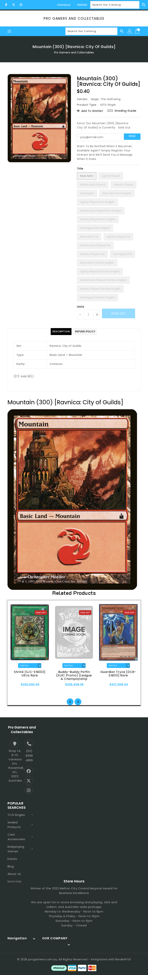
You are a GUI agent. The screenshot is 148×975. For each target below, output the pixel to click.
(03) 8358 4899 (29, 755)
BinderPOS (123, 959)
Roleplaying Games (16, 849)
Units (80, 306)
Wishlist (82, 5)
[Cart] (137, 31)
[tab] (61, 331)
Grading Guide (125, 111)
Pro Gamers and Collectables (74, 18)
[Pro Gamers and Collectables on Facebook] (6, 5)
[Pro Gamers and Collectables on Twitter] (13, 5)
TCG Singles (16, 815)
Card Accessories (16, 836)
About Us (14, 874)
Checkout (64, 5)
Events (12, 859)
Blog (11, 866)
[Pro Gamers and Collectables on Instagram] (21, 5)
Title (80, 169)
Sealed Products (14, 824)
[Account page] (130, 31)
